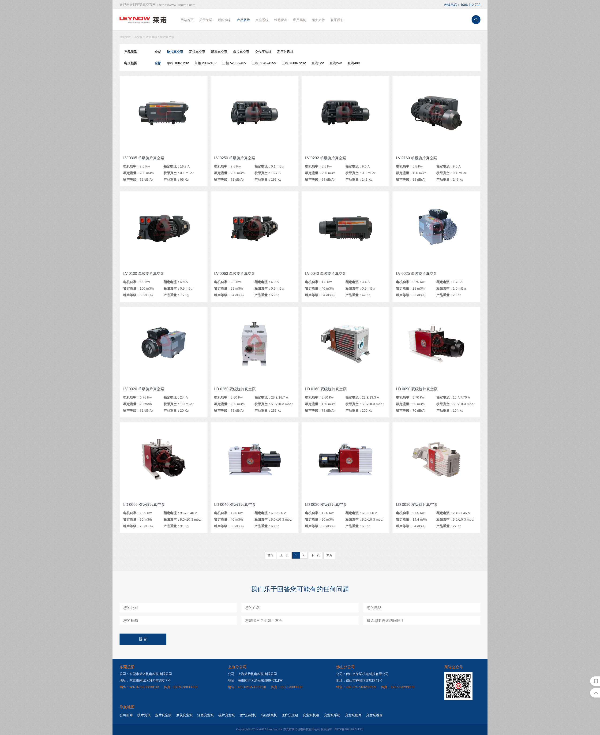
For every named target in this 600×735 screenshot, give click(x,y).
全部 (158, 52)
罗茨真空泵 (197, 52)
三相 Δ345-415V (264, 63)
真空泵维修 (374, 715)
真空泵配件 (353, 715)
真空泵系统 (332, 715)
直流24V (336, 63)
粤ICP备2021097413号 (349, 729)
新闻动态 (224, 20)
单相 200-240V (206, 63)
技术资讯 (143, 715)
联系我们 (337, 20)
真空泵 (138, 37)
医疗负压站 (290, 715)
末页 (329, 555)
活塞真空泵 (219, 52)
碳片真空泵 (241, 52)
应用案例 (299, 20)
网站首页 (187, 20)
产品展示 (243, 20)
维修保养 (280, 20)
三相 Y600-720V (294, 63)
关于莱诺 (205, 20)
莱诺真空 (143, 20)
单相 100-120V (178, 63)
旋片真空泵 (167, 37)
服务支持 (318, 20)
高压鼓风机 (285, 52)
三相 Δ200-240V (234, 63)
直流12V (317, 63)
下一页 (315, 555)
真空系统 (262, 20)
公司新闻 (126, 715)
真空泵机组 (311, 715)
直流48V (354, 63)
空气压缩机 (263, 52)
